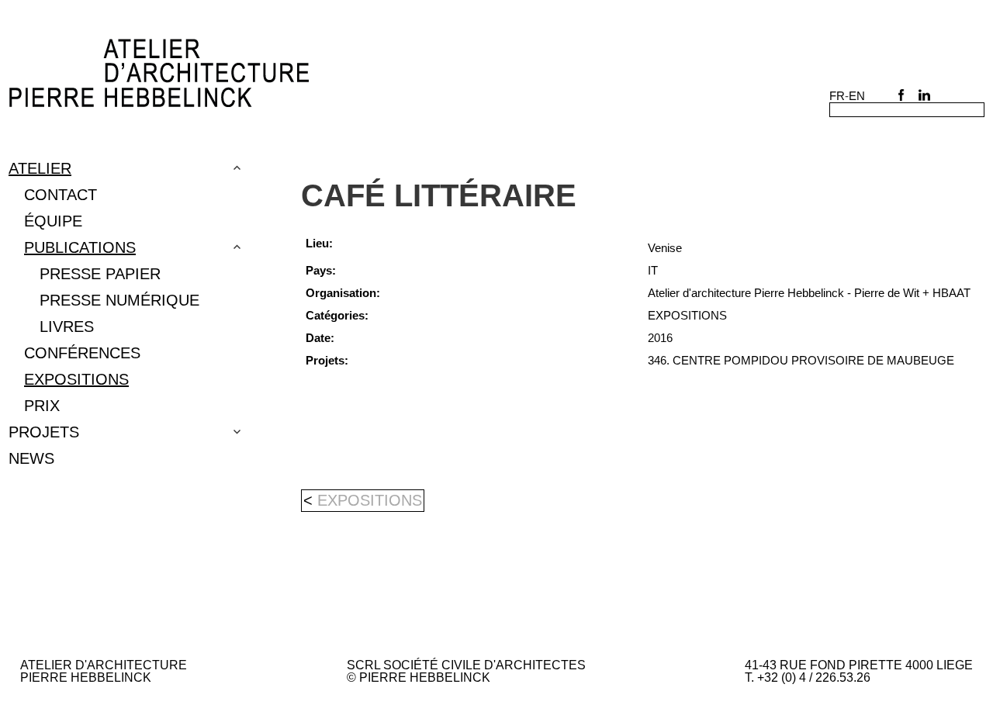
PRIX (42, 405)
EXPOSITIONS (76, 379)
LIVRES (67, 326)
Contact (60, 194)
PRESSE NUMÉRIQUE (119, 300)
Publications (80, 247)
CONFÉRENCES (82, 352)
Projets (44, 432)
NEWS (31, 458)
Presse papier (100, 273)
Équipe (53, 221)
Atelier (40, 168)
